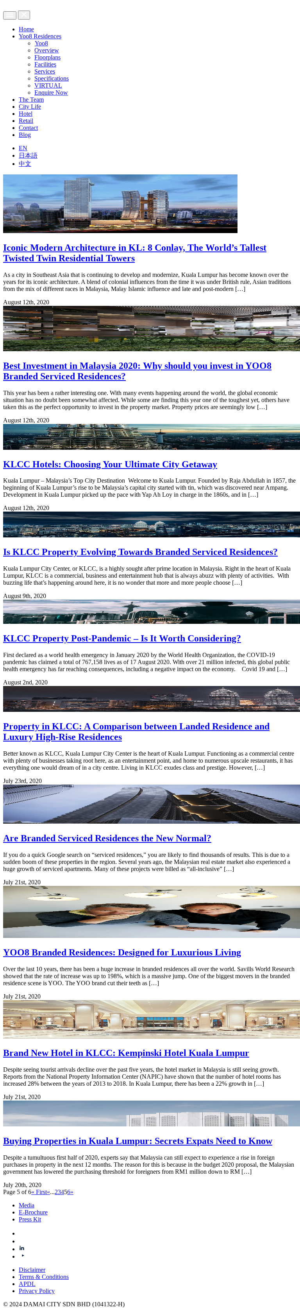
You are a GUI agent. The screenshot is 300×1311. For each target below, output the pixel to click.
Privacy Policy (37, 1291)
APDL (27, 1283)
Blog (25, 134)
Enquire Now (51, 92)
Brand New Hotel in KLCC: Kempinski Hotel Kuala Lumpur (126, 1053)
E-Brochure (33, 1212)
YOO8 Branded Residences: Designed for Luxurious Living (122, 952)
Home (26, 29)
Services (44, 71)
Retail (26, 120)
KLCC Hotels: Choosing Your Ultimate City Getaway (110, 464)
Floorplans (47, 57)
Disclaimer (32, 1269)
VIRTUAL (48, 85)
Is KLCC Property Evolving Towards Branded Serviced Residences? (140, 552)
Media (26, 1205)
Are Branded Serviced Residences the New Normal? (107, 838)
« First (39, 1192)
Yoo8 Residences (40, 36)
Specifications (51, 78)
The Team (31, 99)
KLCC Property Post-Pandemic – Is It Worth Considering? (122, 638)
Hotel (25, 113)
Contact (28, 127)
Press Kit (30, 1219)
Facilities (45, 64)
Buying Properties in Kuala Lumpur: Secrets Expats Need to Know (137, 1141)
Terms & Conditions (44, 1276)
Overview (46, 50)
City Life (30, 106)
